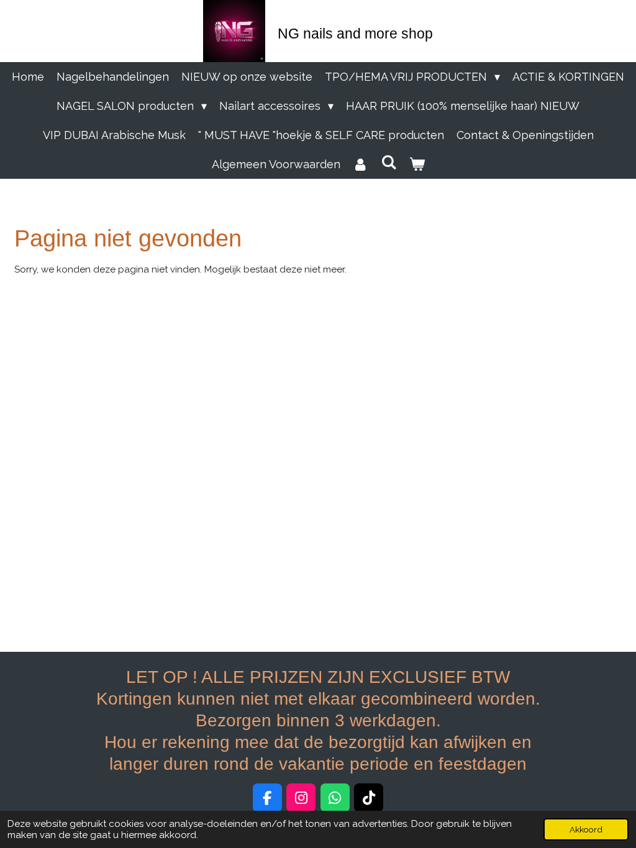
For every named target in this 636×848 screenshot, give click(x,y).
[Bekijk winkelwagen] (416, 164)
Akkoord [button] (586, 829)
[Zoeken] (388, 162)
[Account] (361, 164)
